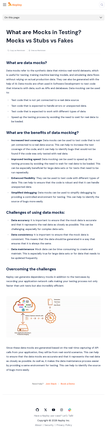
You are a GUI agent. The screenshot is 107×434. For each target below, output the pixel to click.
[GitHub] (37, 409)
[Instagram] (61, 409)
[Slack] (69, 409)
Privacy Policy (64, 425)
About (38, 425)
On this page (11, 17)
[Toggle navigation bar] (5, 5)
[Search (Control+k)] (101, 4)
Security (49, 425)
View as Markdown (38, 50)
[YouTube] (53, 409)
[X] (45, 409)
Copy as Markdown (17, 50)
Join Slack (51, 383)
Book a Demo (68, 383)
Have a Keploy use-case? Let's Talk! (53, 415)
